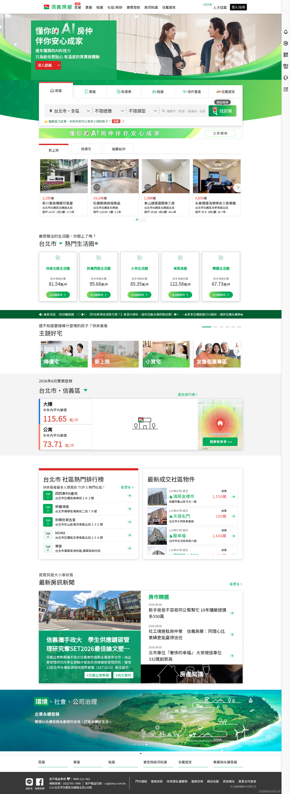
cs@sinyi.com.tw (115, 783)
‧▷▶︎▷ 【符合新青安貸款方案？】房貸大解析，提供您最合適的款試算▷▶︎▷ (99, 314)
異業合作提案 (247, 781)
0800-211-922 (81, 779)
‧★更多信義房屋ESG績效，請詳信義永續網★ (184, 314)
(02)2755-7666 (72, 783)
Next (238, 187)
